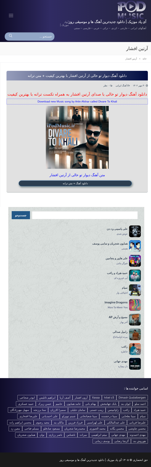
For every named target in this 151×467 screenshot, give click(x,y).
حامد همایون (74, 403)
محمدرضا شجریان (74, 428)
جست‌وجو (21, 215)
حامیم (59, 403)
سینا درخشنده (109, 416)
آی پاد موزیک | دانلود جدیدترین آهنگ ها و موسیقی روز (107, 22)
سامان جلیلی (77, 409)
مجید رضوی (42, 422)
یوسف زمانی (102, 441)
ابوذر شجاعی (27, 397)
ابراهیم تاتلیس (47, 397)
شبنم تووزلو (69, 416)
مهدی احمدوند (138, 434)
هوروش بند (139, 441)
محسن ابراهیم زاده (20, 422)
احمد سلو (140, 403)
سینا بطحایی (129, 416)
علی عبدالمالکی (116, 422)
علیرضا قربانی (137, 422)
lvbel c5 (109, 397)
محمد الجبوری (97, 428)
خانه (144, 58)
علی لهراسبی (94, 422)
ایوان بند (125, 403)
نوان (42, 434)
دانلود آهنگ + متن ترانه (75, 183)
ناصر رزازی (55, 434)
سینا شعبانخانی (88, 416)
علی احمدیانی (50, 416)
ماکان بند (59, 422)
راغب (126, 409)
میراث (83, 434)
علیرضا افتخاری (28, 416)
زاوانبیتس (113, 409)
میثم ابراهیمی (99, 434)
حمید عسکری (26, 403)
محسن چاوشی (137, 428)
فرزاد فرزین (75, 422)
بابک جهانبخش (108, 403)
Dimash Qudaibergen (132, 397)
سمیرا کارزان (58, 409)
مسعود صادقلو (51, 428)
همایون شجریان (26, 434)
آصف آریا (65, 397)
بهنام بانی (90, 403)
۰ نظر (106, 85)
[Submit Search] (11, 36)
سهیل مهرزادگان (19, 409)
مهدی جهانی (118, 434)
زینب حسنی (96, 409)
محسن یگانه (117, 428)
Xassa (96, 397)
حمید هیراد (140, 409)
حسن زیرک (44, 403)
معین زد (15, 428)
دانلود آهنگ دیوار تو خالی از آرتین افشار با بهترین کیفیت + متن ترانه (77, 76)
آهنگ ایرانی (121, 85)
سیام (143, 416)
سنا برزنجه (39, 409)
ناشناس (70, 434)
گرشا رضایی (121, 441)
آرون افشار (81, 397)
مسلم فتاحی (31, 428)
